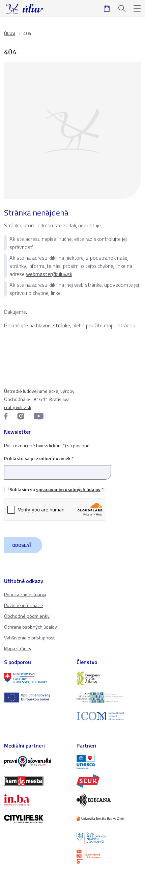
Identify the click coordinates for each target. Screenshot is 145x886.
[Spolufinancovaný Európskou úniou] (36, 697)
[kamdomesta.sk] (36, 781)
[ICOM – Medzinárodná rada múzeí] (109, 716)
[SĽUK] (109, 781)
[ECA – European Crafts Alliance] (109, 678)
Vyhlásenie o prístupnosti (30, 637)
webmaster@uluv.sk (49, 274)
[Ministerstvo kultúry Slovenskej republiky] (36, 678)
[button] (137, 8)
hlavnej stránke (53, 325)
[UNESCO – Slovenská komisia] (109, 761)
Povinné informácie (23, 605)
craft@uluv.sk (17, 407)
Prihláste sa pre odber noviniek (39, 458)
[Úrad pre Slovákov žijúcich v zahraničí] (109, 838)
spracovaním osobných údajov (68, 489)
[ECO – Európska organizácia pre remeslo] (109, 697)
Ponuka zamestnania (25, 594)
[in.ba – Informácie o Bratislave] (36, 800)
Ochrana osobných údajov (30, 626)
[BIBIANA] (109, 800)
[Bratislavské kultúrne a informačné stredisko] (109, 857)
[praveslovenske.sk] (36, 761)
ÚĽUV (9, 33)
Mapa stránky (17, 648)
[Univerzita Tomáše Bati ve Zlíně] (109, 819)
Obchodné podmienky (27, 615)
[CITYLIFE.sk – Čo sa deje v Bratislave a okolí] (36, 819)
